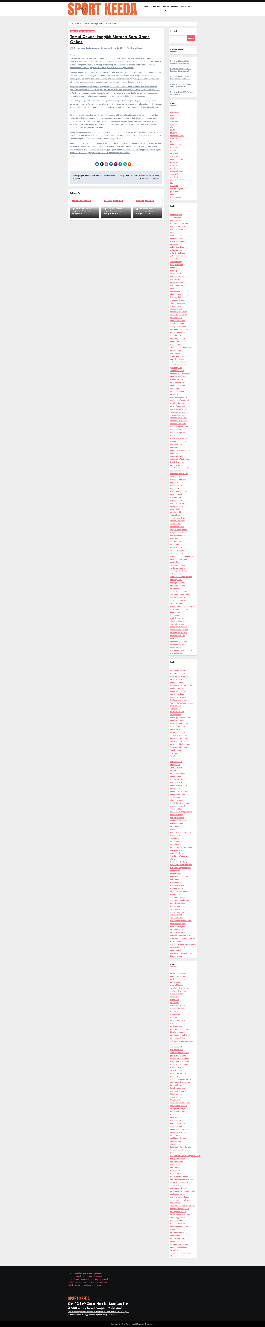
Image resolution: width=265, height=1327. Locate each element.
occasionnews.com (177, 1238)
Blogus (139, 1324)
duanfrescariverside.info (180, 450)
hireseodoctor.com (177, 385)
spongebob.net (176, 1047)
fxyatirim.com (175, 306)
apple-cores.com (176, 918)
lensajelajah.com (176, 265)
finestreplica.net (176, 456)
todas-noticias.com (178, 1009)
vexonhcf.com (175, 715)
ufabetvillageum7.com (179, 427)
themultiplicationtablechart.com (183, 944)
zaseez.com (174, 244)
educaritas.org (176, 262)
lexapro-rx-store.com (178, 933)
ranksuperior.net (176, 1221)
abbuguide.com (176, 309)
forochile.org (175, 797)
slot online (167, 11)
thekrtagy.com (176, 580)
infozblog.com (175, 827)
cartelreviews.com (177, 332)
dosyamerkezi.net (177, 729)
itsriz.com (174, 1023)
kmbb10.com (175, 1115)
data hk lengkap (176, 189)
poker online (78, 1285)
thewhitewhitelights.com (180, 856)
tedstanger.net (176, 477)
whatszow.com (176, 318)
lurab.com (174, 639)
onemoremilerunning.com (180, 1103)
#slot (131, 48)
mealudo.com (175, 1141)
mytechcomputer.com (178, 645)
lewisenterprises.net (178, 282)
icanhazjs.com (176, 906)
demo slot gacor (176, 171)
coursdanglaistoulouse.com (181, 685)
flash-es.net (175, 1165)
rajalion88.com (176, 235)
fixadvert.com (175, 706)
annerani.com (175, 759)
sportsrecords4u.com (178, 409)
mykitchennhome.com (179, 891)
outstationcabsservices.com (181, 577)
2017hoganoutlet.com (178, 979)
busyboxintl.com (176, 1050)
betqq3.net (174, 880)
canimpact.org (176, 909)
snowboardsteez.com (178, 1106)
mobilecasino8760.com (179, 877)
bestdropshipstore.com (179, 330)
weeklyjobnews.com (178, 1212)
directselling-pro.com (178, 633)
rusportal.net (175, 1014)
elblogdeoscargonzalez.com (181, 832)
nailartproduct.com (177, 338)
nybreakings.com (177, 574)
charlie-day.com (176, 1144)
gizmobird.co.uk (176, 679)
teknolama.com (176, 1070)
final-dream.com (176, 500)
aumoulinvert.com (177, 894)
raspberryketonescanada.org (181, 556)
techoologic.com (176, 553)
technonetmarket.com (179, 474)
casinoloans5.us (176, 882)
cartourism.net (176, 915)
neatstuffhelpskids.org (179, 791)
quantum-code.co (177, 494)
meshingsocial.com (177, 1123)
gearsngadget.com (177, 382)
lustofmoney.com (177, 1241)
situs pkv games (86, 1273)
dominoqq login (87, 1276)
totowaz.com (175, 1203)
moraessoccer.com (177, 794)
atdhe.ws (173, 859)
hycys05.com (175, 1100)
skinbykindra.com (177, 618)
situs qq (173, 118)
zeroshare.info (176, 768)
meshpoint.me (175, 1044)
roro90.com (174, 997)
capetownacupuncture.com (181, 1029)
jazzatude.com (176, 762)
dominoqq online (176, 159)
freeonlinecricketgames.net (181, 812)
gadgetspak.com (176, 380)
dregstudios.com (176, 788)
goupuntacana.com (178, 238)
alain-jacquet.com (177, 1038)
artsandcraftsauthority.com (181, 650)
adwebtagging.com (177, 1218)
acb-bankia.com (176, 1162)
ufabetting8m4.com (178, 415)
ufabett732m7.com (177, 521)
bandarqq (174, 148)
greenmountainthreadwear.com (182, 1191)
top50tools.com (176, 750)
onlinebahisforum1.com (179, 227)
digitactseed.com (177, 341)
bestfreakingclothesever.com (181, 1179)
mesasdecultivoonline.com (180, 1082)
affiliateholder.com (177, 1256)
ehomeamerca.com (177, 321)
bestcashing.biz (176, 815)
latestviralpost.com (177, 1088)
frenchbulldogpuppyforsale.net (182, 938)
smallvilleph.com (176, 779)
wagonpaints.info (177, 486)
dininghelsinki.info (177, 447)
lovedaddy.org (175, 1153)
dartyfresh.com (176, 279)
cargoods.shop (176, 1026)
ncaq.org (173, 271)
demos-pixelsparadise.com (180, 718)
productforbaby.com (178, 1073)
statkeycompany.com (178, 741)
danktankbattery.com (178, 1138)
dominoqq (174, 121)
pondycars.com (176, 547)
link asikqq (174, 165)
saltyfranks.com (176, 756)
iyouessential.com (177, 297)
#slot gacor (138, 48)
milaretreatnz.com (177, 774)
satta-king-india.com (178, 359)
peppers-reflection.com (179, 1247)
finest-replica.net (177, 503)
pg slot (70, 1282)
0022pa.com (175, 765)
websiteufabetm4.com (179, 438)
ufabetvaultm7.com (178, 424)
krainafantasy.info (177, 1006)
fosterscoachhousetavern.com (182, 1079)
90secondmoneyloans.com (180, 347)
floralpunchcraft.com (178, 1132)
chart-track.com (176, 800)
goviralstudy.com (177, 912)
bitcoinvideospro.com (178, 1032)
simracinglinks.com (177, 726)
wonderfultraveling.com (179, 803)
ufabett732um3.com (178, 480)
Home (146, 6)
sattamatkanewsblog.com (180, 1197)
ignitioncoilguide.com (178, 642)
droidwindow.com (177, 527)
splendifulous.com (177, 406)
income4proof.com (177, 259)
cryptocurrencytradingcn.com (182, 1200)
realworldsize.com (177, 1067)
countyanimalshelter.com (180, 1215)
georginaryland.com (178, 850)
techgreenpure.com (178, 327)
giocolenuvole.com (177, 294)
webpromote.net (176, 835)
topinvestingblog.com (178, 747)
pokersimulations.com (178, 397)
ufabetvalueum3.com (178, 421)
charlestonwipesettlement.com (182, 1206)
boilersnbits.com (176, 1085)
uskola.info (174, 483)
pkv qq (172, 115)
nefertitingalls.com (177, 253)
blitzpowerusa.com (177, 1094)
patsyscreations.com (178, 256)
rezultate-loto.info (177, 403)
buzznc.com (175, 612)
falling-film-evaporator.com (181, 1182)
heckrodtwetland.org (178, 862)
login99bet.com (176, 221)
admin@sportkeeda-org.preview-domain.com (93, 48)
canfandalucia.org (177, 568)
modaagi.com (175, 776)
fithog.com (174, 844)
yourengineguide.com (178, 571)
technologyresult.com (178, 312)
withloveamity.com (177, 300)
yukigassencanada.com (179, 362)
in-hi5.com (174, 1003)
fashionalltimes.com (178, 597)
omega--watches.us (178, 697)
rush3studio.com (176, 994)
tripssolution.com (177, 356)
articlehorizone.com (178, 365)
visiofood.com (175, 524)
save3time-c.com (177, 712)
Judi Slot (156, 6)
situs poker (174, 156)
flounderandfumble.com (179, 459)
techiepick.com (176, 542)
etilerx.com (174, 453)
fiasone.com (175, 1135)
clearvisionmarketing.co (179, 491)
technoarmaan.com (178, 603)
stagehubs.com (176, 215)
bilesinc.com (175, 771)
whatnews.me (175, 497)
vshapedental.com (177, 565)
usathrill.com (175, 562)
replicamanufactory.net (179, 400)
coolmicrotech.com (177, 586)
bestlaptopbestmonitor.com (181, 847)
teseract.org (175, 515)
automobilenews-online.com (181, 594)
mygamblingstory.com (179, 973)
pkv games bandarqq (178, 180)
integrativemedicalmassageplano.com (185, 1156)
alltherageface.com (178, 621)
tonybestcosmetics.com (179, 609)
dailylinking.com (176, 288)
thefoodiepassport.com (179, 897)
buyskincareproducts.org (180, 936)
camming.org (175, 232)
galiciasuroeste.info (178, 782)
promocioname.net (177, 806)
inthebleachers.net (177, 930)
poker (172, 130)
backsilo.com (175, 1170)
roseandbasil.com (177, 853)
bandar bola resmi (177, 136)
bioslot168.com (176, 648)
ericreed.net (175, 871)
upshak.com (175, 1168)
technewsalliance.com (179, 471)
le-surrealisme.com (177, 732)
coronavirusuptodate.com (180, 374)
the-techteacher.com (178, 592)
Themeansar (149, 1324)
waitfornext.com (176, 488)
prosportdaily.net (177, 509)
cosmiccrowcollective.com (180, 1035)
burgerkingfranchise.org (179, 1062)
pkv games (174, 112)
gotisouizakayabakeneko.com (181, 1041)
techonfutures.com (178, 550)
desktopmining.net (177, 927)
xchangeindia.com (177, 583)
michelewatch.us (177, 694)
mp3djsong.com (176, 682)
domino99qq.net (176, 985)
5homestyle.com (176, 956)
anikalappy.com (176, 444)
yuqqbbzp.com (176, 368)
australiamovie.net (177, 676)
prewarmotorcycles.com (179, 724)
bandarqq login (176, 198)
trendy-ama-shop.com (179, 518)
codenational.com (177, 624)
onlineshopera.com (177, 277)
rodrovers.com (175, 353)
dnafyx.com (175, 291)
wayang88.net (176, 436)
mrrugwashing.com (177, 1159)
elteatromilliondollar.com (180, 1059)
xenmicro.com (175, 274)
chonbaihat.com (176, 830)
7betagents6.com (177, 371)
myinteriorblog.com (177, 536)
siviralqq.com (175, 1173)
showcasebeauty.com (178, 735)
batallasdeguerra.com (178, 785)
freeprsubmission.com (179, 530)
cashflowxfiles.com (177, 1112)
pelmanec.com (176, 982)
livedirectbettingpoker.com (180, 1147)
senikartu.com (175, 1012)
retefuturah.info (176, 465)
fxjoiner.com (175, 615)
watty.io (173, 1017)
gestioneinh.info (176, 506)
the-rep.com (175, 753)
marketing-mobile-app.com (181, 1129)
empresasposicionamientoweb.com (184, 606)
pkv (171, 142)
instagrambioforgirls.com (180, 1109)
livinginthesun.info (177, 1020)
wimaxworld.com (176, 809)
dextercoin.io (175, 950)
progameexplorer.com (178, 627)
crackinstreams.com (178, 377)
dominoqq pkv (175, 145)
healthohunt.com (177, 462)
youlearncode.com (177, 303)
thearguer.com (176, 1126)
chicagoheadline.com (178, 229)
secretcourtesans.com (179, 224)
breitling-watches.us (178, 700)
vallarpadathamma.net (179, 1064)
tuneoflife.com (176, 1250)
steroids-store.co (177, 838)
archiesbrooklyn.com (178, 821)
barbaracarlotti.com (178, 924)
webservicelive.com (178, 653)
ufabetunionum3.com (178, 418)
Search (174, 31)
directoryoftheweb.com (179, 988)
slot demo (174, 150)
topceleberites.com (177, 412)
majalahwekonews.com (179, 976)
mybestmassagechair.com (180, 868)
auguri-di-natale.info (178, 691)
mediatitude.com (177, 721)
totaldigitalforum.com (179, 600)
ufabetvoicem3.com (178, 430)
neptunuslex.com (177, 688)
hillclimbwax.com (177, 1232)
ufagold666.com (176, 533)
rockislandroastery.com (179, 630)
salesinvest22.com (177, 512)
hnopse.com (175, 1235)
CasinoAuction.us (177, 885)
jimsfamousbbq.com (178, 671)
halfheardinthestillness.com (181, 865)
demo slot (174, 174)
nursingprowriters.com (179, 1188)
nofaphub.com (176, 250)
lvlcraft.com (175, 344)
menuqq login (73, 1273)
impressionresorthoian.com (180, 1176)
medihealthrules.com (178, 559)
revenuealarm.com (177, 636)
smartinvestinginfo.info (179, 468)
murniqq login (93, 1282)
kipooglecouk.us (176, 888)
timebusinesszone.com (179, 1244)
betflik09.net (175, 268)
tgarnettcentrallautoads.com (181, 703)
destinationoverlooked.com (181, 1226)
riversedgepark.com (178, 241)
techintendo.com (177, 324)
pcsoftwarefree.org (178, 285)
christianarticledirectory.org (181, 953)
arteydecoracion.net (178, 841)
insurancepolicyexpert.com (180, 738)
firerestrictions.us (177, 818)
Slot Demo (185, 6)
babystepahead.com (178, 1224)
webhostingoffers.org (178, 315)
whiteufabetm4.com (178, 441)
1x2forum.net (175, 218)
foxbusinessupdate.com (179, 1150)
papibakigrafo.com (177, 903)
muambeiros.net (176, 824)
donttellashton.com (178, 991)
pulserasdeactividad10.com (181, 921)
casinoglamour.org (177, 947)
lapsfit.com (174, 388)
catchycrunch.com (177, 247)
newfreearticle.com (178, 1091)
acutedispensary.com (178, 1194)
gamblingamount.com (178, 1229)
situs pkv (173, 139)
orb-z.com (174, 1076)
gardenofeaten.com (178, 1097)
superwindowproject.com (180, 900)
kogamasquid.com (177, 941)
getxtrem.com (175, 1118)
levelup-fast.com (177, 391)
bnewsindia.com (176, 539)
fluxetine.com (175, 874)
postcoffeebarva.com (178, 1056)
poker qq (173, 133)
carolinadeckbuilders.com (180, 744)
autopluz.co (174, 709)
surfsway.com (175, 335)
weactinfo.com (176, 1120)
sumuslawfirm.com (177, 1185)
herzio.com (174, 1000)
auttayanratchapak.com (179, 1053)
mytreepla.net (175, 394)
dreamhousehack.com (178, 589)
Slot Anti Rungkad (170, 6)
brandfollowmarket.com (179, 1209)
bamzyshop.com (176, 544)
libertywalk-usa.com (178, 673)
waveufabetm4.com (178, 433)
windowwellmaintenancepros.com (183, 1253)
